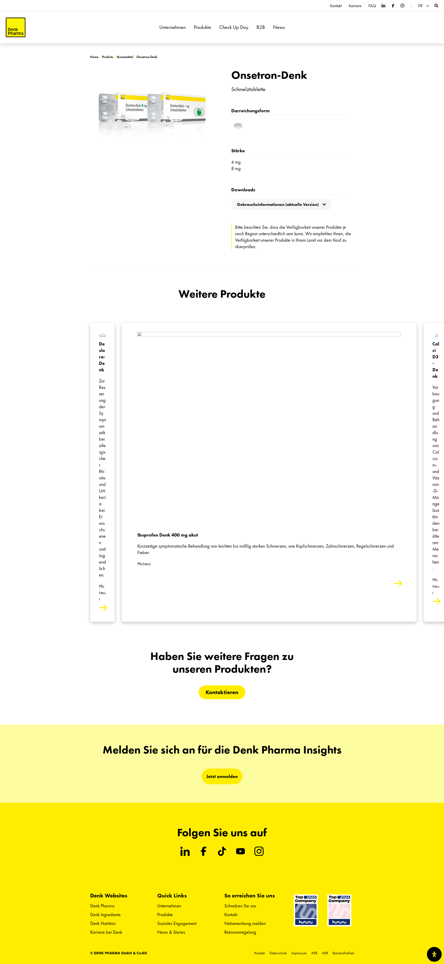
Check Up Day (233, 27)
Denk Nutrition (103, 923)
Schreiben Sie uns (240, 906)
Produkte (202, 27)
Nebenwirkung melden (245, 923)
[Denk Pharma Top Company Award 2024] (306, 910)
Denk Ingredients (105, 914)
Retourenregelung (240, 932)
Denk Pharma (102, 906)
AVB (325, 953)
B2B (260, 27)
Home (94, 57)
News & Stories (171, 932)
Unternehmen (172, 27)
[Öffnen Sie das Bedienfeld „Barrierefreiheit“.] (434, 954)
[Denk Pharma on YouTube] (240, 851)
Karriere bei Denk (106, 932)
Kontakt (336, 5)
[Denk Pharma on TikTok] (222, 851)
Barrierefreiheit (343, 953)
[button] (424, 5)
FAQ (372, 5)
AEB (314, 953)
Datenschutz (278, 953)
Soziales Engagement (176, 923)
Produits (107, 57)
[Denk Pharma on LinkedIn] (383, 5)
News (279, 27)
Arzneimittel (125, 57)
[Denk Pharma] (15, 27)
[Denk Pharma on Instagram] (402, 5)
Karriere (355, 5)
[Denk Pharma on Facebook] (393, 5)
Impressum (299, 953)
